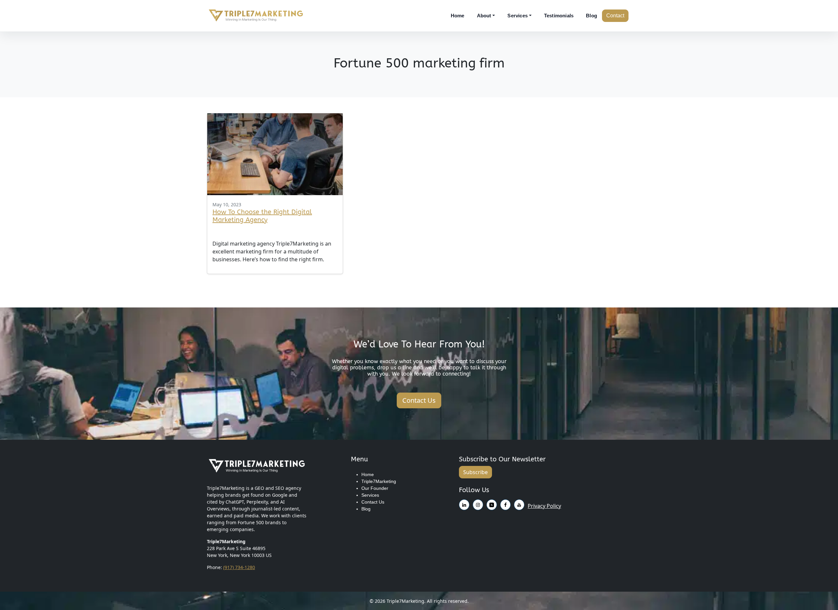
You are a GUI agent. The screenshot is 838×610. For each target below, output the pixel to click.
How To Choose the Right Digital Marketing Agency (262, 216)
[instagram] (464, 503)
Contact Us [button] (419, 400)
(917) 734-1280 (239, 567)
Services (517, 15)
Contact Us (372, 502)
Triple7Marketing (378, 481)
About (484, 15)
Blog (591, 15)
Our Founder (374, 488)
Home (458, 15)
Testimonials (559, 15)
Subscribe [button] (475, 472)
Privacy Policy (544, 505)
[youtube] (491, 503)
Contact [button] (615, 15)
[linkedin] (505, 503)
